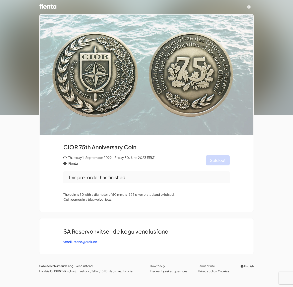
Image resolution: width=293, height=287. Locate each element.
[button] (249, 7)
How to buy (157, 266)
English (249, 266)
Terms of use (206, 266)
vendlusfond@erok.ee (80, 242)
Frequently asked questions (168, 271)
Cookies (223, 271)
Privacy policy (207, 271)
